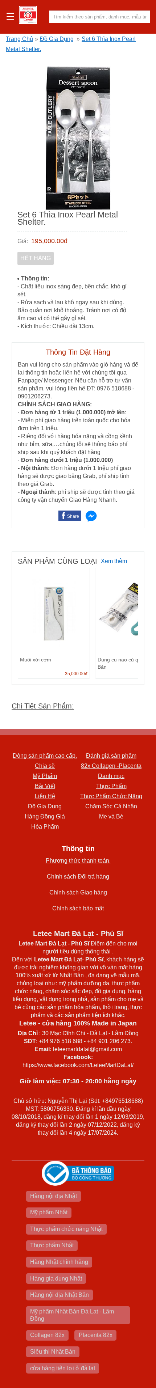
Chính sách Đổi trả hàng (78, 876)
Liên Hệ (45, 796)
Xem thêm (114, 561)
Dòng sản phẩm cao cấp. (45, 756)
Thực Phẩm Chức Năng (111, 796)
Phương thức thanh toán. (78, 861)
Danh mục (111, 776)
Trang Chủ (19, 39)
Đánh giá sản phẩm (111, 756)
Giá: (22, 241)
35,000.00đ (76, 673)
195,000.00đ (49, 241)
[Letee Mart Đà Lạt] (28, 15)
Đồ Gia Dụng (57, 39)
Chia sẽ (45, 766)
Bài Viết (45, 786)
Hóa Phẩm (45, 827)
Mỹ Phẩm (45, 776)
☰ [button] (10, 17)
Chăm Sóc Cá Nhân (111, 806)
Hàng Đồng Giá (45, 816)
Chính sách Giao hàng (78, 892)
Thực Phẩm (111, 786)
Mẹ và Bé (111, 816)
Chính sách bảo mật (78, 908)
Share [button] (73, 516)
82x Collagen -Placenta (111, 766)
